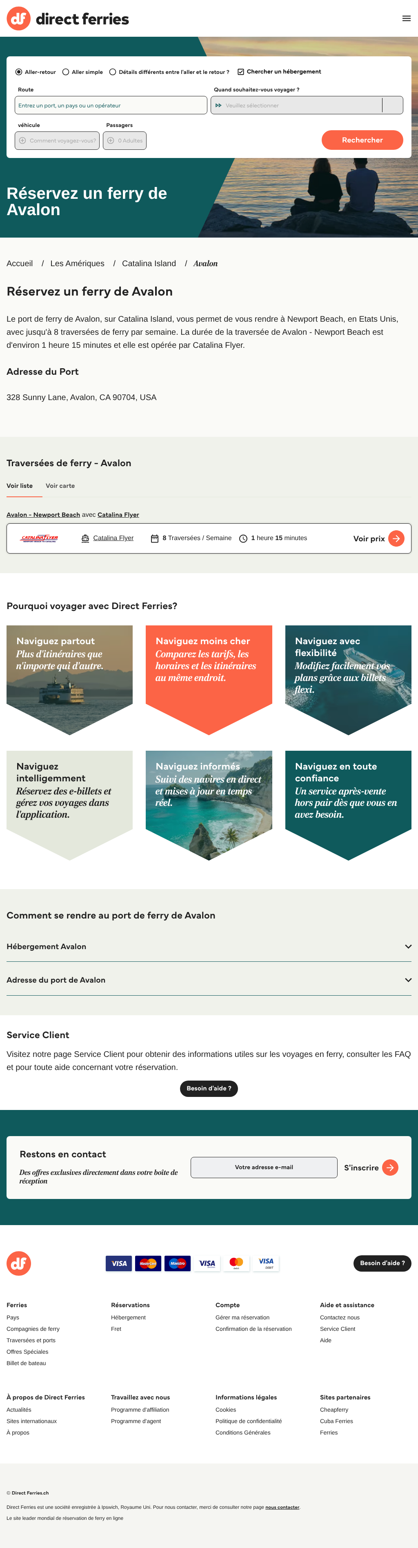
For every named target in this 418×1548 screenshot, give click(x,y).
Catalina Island (149, 263)
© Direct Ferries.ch (28, 1493)
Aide (325, 1340)
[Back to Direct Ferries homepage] (68, 19)
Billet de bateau (26, 1363)
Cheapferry (334, 1409)
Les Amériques (77, 263)
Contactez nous (340, 1317)
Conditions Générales (243, 1432)
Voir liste (20, 486)
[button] (209, 946)
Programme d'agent (136, 1421)
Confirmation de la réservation (254, 1329)
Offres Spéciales (27, 1351)
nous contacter (282, 1507)
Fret (116, 1329)
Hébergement (128, 1317)
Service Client (337, 1329)
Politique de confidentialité (249, 1421)
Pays (13, 1317)
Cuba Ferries (336, 1421)
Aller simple (87, 72)
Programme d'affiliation (140, 1409)
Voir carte (60, 486)
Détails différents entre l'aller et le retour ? (174, 72)
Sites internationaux (32, 1421)
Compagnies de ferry (33, 1329)
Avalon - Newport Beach (43, 515)
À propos (18, 1432)
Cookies (226, 1409)
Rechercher (362, 140)
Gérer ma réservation (242, 1317)
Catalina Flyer (118, 515)
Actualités (19, 1409)
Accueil (20, 263)
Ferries (329, 1432)
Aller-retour (40, 72)
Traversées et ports (31, 1340)
